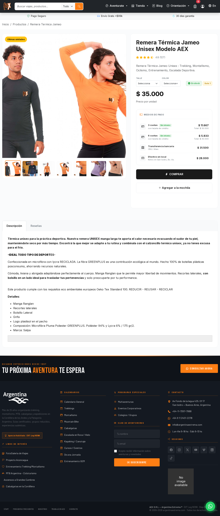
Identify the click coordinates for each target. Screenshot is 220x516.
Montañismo (70, 415)
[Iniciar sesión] (203, 6)
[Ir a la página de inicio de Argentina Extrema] (7, 6)
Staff (6, 509)
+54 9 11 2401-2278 (182, 417)
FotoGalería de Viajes (17, 453)
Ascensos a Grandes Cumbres (19, 479)
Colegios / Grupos (127, 415)
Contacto (73, 509)
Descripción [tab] (14, 226)
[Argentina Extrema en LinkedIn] (212, 450)
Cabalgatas (70, 428)
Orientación (178, 5)
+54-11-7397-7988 (181, 411)
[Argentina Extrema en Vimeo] (204, 450)
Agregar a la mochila (175, 187)
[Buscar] (79, 6)
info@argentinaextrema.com (187, 424)
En (214, 5)
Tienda (140, 5)
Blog (159, 5)
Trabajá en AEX (58, 509)
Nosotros (42, 509)
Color (165, 78)
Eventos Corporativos (129, 408)
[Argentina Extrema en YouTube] (195, 450)
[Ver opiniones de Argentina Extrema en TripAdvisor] (181, 481)
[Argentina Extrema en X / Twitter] (187, 450)
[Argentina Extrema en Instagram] (179, 450)
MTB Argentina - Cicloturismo (21, 473)
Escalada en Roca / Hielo (77, 434)
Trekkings (69, 408)
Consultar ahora (201, 368)
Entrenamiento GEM (74, 461)
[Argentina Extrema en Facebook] (171, 450)
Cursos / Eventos (73, 447)
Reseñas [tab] (36, 226)
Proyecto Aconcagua (17, 459)
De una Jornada (72, 454)
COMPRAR (176, 174)
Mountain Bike (71, 421)
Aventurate (117, 5)
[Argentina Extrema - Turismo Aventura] (16, 398)
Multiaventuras (126, 401)
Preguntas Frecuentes (23, 509)
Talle (139, 78)
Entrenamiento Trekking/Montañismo (25, 466)
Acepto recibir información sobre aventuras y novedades (135, 452)
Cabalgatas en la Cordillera (20, 486)
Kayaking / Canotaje (74, 441)
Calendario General (74, 401)
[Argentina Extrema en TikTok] (171, 458)
